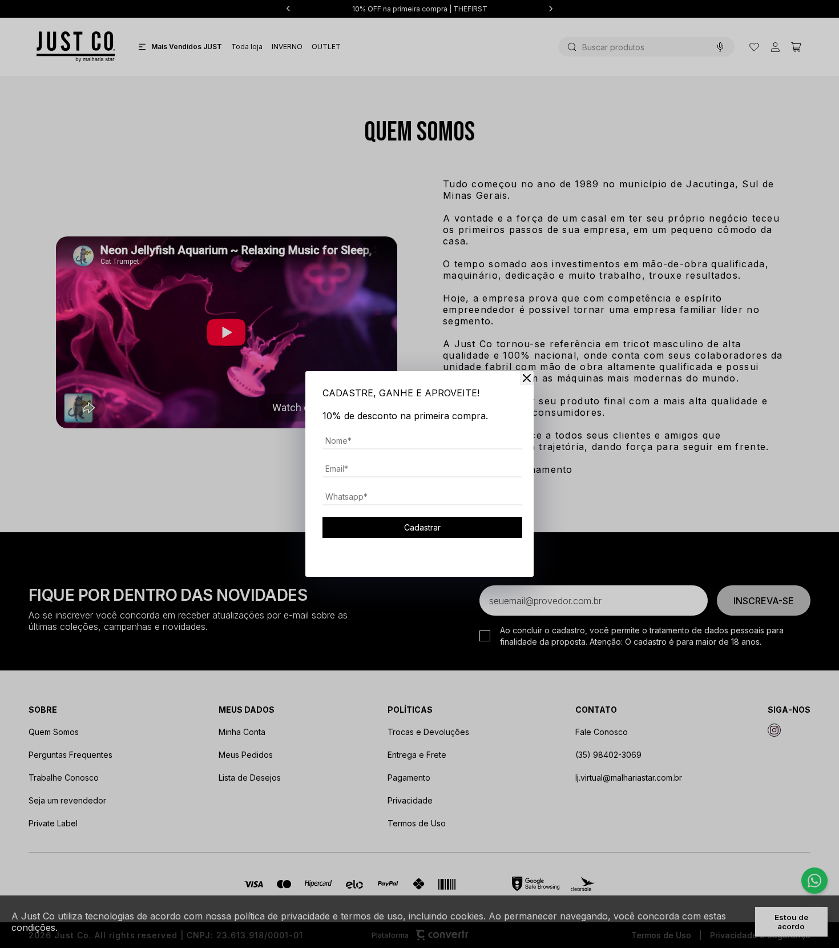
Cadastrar (422, 527)
